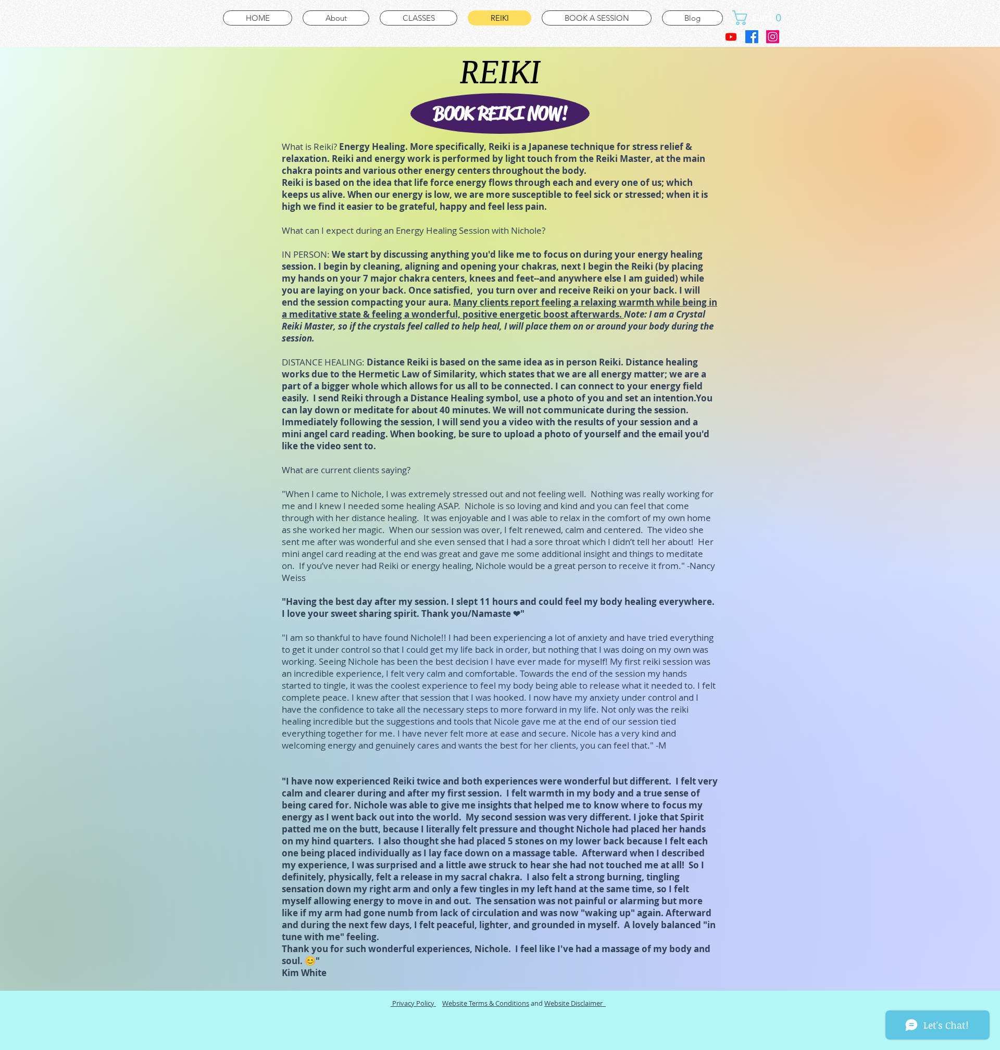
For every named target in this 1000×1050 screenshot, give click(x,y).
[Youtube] (731, 36)
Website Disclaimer (575, 1003)
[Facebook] (751, 36)
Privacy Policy (413, 1003)
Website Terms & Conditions (485, 1003)
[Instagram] (772, 36)
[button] (760, 17)
